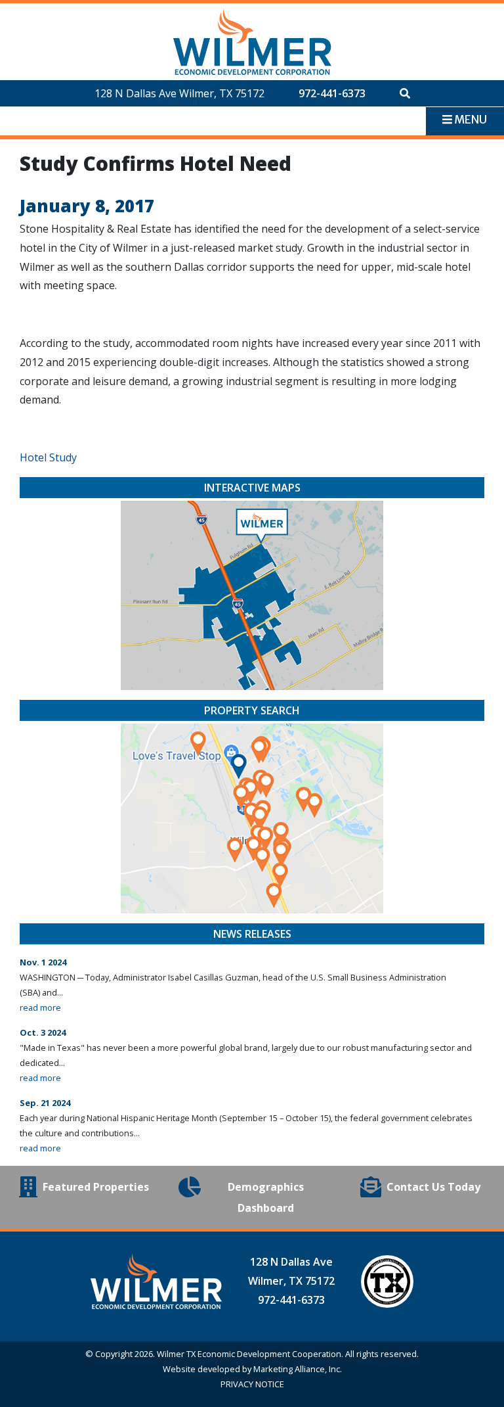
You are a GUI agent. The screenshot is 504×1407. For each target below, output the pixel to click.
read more (40, 1007)
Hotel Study (48, 457)
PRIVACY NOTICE (252, 1384)
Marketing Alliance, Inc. (297, 1369)
